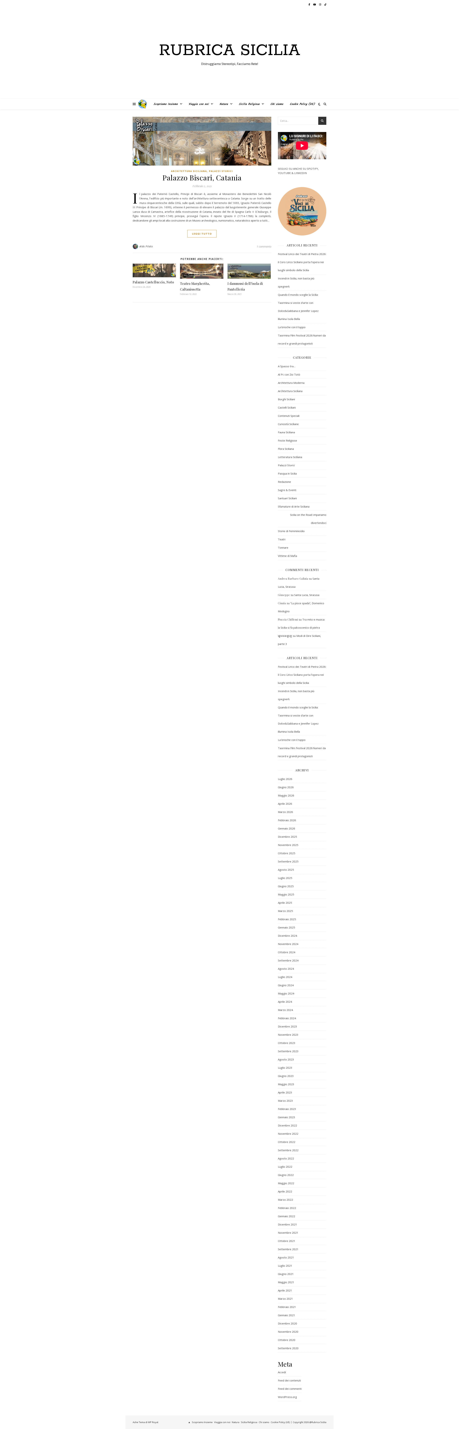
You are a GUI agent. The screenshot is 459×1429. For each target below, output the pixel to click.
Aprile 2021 (285, 1290)
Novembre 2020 (288, 1331)
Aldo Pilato (146, 246)
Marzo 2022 (285, 1199)
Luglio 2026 (285, 779)
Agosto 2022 (286, 1158)
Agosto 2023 (286, 1059)
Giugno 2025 (286, 886)
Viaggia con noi (199, 104)
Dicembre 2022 (287, 1125)
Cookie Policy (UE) (302, 104)
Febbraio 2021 (287, 1307)
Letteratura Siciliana (290, 457)
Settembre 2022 (288, 1150)
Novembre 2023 (288, 1034)
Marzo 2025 (285, 911)
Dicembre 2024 (287, 935)
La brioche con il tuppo (292, 327)
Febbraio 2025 (287, 919)
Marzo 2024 (285, 1010)
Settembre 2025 (288, 861)
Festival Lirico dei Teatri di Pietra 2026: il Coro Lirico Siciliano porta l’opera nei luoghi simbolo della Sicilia (302, 262)
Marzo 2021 (285, 1298)
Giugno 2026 (286, 787)
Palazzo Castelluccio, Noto (153, 282)
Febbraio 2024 (287, 1018)
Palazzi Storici (221, 171)
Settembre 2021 (288, 1249)
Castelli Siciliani (287, 407)
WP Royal (153, 1422)
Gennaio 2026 (286, 828)
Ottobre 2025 (286, 853)
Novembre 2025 (288, 845)
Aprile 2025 (285, 902)
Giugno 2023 (286, 1076)
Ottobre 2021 (286, 1241)
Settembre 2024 (288, 960)
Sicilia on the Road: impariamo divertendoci (308, 519)
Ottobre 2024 (286, 952)
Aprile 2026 (285, 803)
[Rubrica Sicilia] (142, 104)
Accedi (282, 1372)
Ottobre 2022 (286, 1142)
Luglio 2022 (285, 1166)
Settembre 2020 (288, 1348)
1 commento (264, 246)
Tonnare (283, 547)
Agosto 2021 (286, 1257)
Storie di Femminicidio (291, 531)
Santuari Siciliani (287, 498)
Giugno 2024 (286, 985)
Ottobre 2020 (286, 1340)
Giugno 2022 (286, 1175)
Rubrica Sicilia (229, 51)
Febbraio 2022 (287, 1208)
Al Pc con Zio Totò (289, 374)
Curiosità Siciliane (288, 424)
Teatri (281, 539)
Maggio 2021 (286, 1282)
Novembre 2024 (288, 944)
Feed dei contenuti (289, 1380)
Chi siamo (276, 104)
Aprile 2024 (285, 1001)
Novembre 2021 (288, 1232)
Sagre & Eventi (287, 490)
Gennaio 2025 (286, 927)
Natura (223, 104)
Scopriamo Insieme (165, 104)
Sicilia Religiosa (249, 104)
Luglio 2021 (285, 1265)
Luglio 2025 (285, 878)
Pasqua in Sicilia (287, 473)
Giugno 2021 (286, 1274)
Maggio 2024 (286, 993)
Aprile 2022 (285, 1191)
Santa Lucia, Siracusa (306, 595)
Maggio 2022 (286, 1183)
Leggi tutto (202, 233)
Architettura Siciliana (189, 171)
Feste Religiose (287, 440)
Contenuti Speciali (288, 416)
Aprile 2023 (285, 1092)
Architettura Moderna (291, 383)
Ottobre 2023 (286, 1043)
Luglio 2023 (285, 1067)
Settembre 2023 (288, 1051)
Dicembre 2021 (287, 1224)
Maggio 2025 (286, 894)
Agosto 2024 (286, 968)
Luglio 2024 (285, 977)
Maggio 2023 (286, 1084)
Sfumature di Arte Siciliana (293, 506)
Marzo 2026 (285, 812)
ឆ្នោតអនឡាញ (285, 636)
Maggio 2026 (286, 795)
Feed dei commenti (290, 1388)
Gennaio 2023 (286, 1117)
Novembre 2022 (288, 1133)
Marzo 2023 (285, 1100)
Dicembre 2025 (287, 836)
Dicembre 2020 (287, 1323)
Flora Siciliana (286, 449)
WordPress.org (287, 1397)
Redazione (284, 482)
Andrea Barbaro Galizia (293, 578)
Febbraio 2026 (287, 820)
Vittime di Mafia (287, 556)
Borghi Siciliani (286, 399)
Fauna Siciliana (286, 432)
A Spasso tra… (286, 366)
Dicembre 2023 (287, 1026)
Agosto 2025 (286, 869)
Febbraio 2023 (287, 1109)
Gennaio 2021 (286, 1315)
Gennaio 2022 (286, 1216)
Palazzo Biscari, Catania (202, 177)
